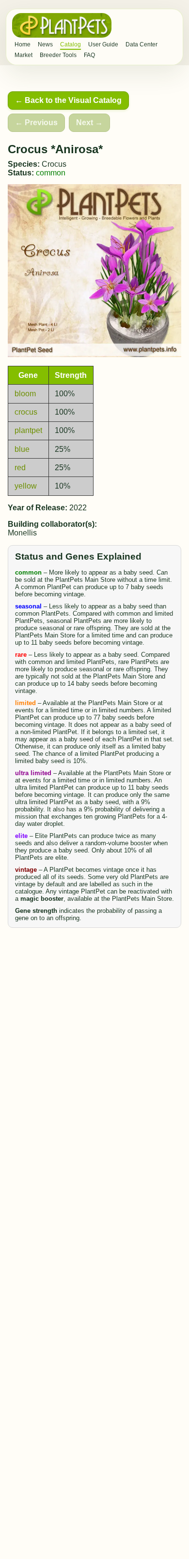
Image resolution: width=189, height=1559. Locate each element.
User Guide (103, 44)
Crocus (54, 164)
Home (23, 44)
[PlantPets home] (61, 25)
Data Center (142, 44)
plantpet (28, 430)
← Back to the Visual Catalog (68, 100)
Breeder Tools (58, 55)
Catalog (70, 44)
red (20, 467)
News (45, 44)
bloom (25, 394)
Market (23, 55)
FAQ (89, 55)
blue (22, 449)
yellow (26, 486)
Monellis (22, 533)
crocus (26, 412)
